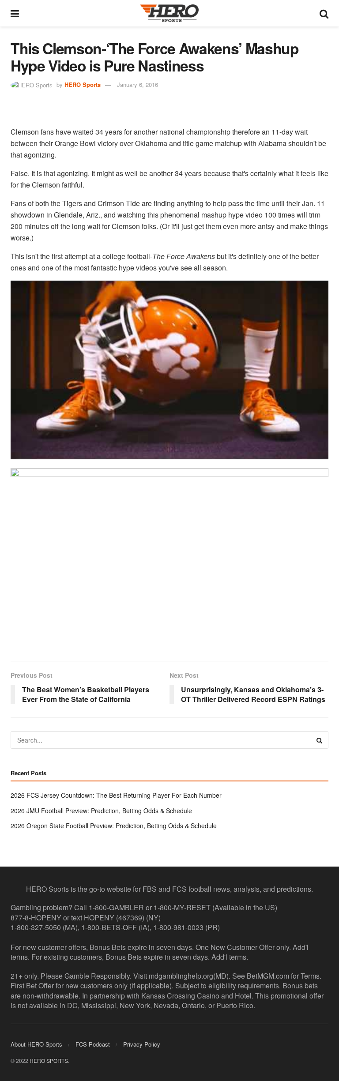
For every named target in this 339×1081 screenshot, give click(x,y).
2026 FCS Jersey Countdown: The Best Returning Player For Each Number (116, 795)
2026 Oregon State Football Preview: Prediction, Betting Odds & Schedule (114, 825)
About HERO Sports (36, 1044)
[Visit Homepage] (169, 13)
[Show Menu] (15, 13)
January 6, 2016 (137, 84)
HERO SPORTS (49, 1060)
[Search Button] (324, 13)
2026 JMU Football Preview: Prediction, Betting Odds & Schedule (101, 810)
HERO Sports (82, 84)
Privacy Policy (141, 1044)
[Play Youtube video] (169, 370)
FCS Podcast (92, 1044)
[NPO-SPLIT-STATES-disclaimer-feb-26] (169, 557)
